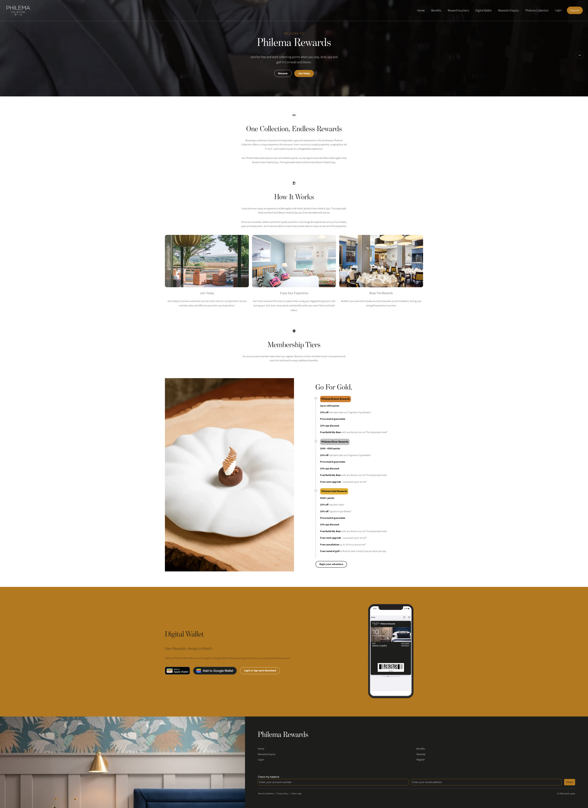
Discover (283, 73)
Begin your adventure (331, 564)
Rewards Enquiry (508, 10)
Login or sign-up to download (260, 670)
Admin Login (296, 793)
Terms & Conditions (266, 793)
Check (569, 782)
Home (421, 10)
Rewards (421, 754)
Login (558, 10)
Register (575, 10)
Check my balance (268, 776)
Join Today (304, 73)
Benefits (436, 10)
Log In (261, 759)
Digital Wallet (483, 10)
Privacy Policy (282, 793)
